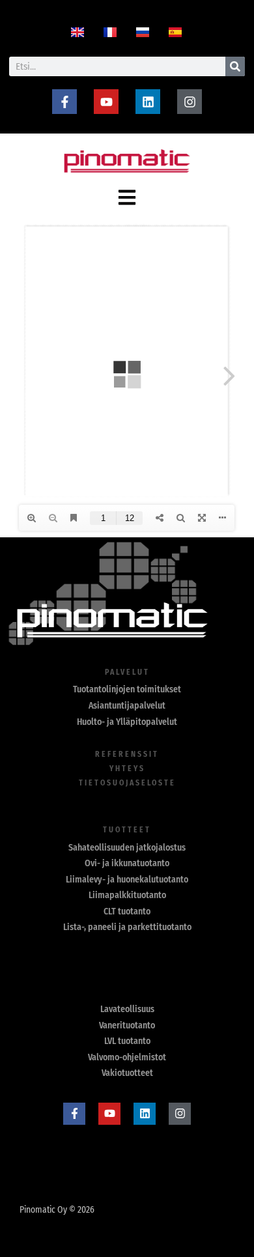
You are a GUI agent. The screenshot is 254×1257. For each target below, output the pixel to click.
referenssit (127, 754)
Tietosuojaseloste (127, 782)
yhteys (127, 768)
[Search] (235, 66)
